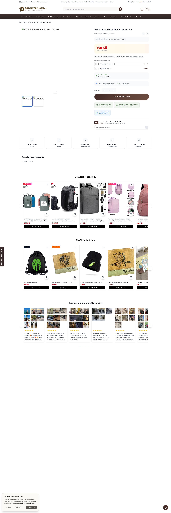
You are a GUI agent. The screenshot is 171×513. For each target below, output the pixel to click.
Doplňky (112, 16)
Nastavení (18, 507)
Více (137, 16)
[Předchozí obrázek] (24, 61)
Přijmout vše (31, 507)
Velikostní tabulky (89, 2)
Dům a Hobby (125, 16)
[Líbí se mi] (143, 33)
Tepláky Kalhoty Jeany (55, 16)
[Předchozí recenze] (21, 325)
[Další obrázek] (86, 61)
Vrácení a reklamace (77, 2)
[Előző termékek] (21, 268)
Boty (68, 16)
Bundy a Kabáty (25, 16)
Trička (87, 16)
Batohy (25, 22)
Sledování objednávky (101, 2)
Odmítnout (8, 507)
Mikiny (78, 16)
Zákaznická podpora (42, 1)
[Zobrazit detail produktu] (46, 214)
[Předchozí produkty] (21, 206)
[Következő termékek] (150, 268)
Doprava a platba (65, 2)
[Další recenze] (150, 325)
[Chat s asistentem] (165, 507)
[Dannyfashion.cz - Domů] (32, 9)
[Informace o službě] (115, 64)
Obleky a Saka (40, 16)
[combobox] (93, 9)
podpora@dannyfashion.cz (28, 1)
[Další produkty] (150, 206)
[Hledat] (120, 9)
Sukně (105, 16)
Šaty (95, 16)
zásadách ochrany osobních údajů (25, 503)
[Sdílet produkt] (147, 33)
